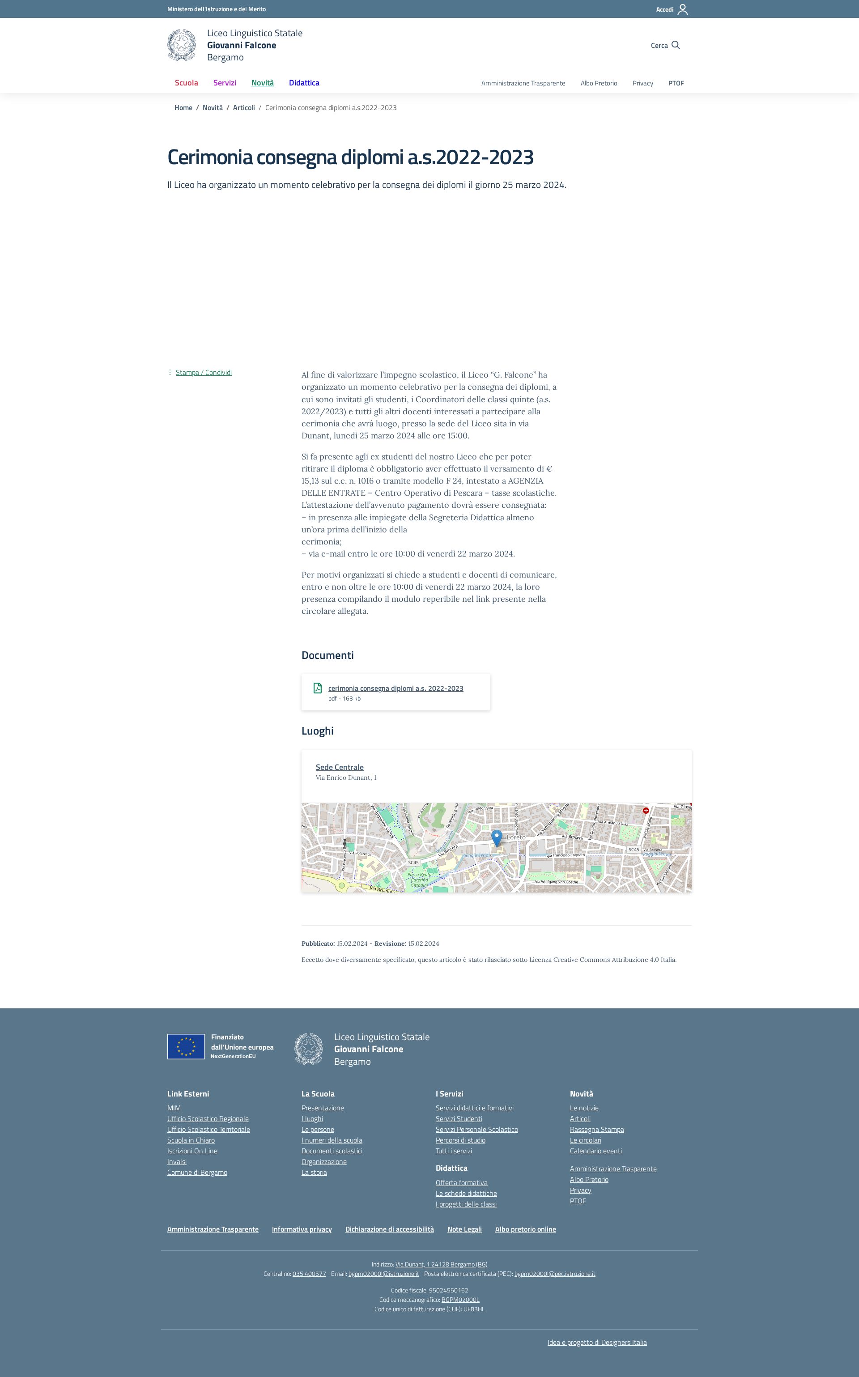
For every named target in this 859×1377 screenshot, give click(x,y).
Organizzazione (324, 1161)
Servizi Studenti (459, 1118)
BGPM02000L (461, 1299)
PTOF (676, 83)
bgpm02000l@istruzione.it (384, 1273)
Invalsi (177, 1161)
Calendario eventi (596, 1150)
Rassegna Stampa (597, 1129)
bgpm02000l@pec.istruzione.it (555, 1273)
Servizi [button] (224, 82)
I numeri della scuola (332, 1140)
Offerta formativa (462, 1182)
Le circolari (585, 1140)
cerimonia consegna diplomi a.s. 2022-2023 (396, 688)
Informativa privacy (302, 1229)
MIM (174, 1107)
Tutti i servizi (454, 1150)
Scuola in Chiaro (191, 1140)
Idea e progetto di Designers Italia (597, 1342)
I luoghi (312, 1118)
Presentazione (323, 1107)
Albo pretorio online (525, 1229)
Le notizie (584, 1107)
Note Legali (464, 1229)
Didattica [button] (304, 82)
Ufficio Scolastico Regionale (208, 1118)
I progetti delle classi (466, 1203)
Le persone (318, 1129)
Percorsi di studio (460, 1140)
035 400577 (309, 1273)
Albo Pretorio (599, 83)
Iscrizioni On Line (192, 1150)
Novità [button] (262, 82)
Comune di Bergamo (197, 1172)
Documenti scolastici (332, 1150)
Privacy (643, 83)
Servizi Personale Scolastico (477, 1129)
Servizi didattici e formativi (475, 1107)
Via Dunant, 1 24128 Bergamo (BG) (441, 1264)
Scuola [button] (186, 82)
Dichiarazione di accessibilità (389, 1229)
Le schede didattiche (466, 1193)
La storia (314, 1172)
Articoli (580, 1118)
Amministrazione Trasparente (523, 83)
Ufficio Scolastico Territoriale (208, 1129)
